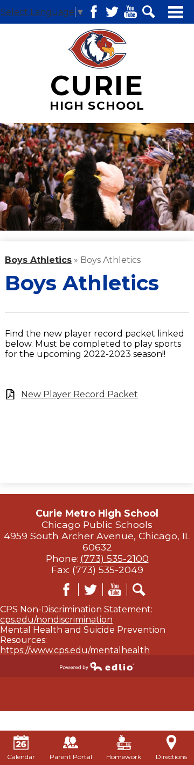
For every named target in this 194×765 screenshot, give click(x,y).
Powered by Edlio (97, 666)
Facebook (93, 11)
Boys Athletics (38, 260)
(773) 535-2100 (114, 558)
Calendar (21, 757)
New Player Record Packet (79, 394)
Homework (123, 757)
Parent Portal (71, 757)
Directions (171, 757)
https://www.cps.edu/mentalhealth (75, 650)
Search (148, 11)
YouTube (130, 11)
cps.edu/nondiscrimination (56, 619)
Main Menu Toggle (175, 12)
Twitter (112, 11)
